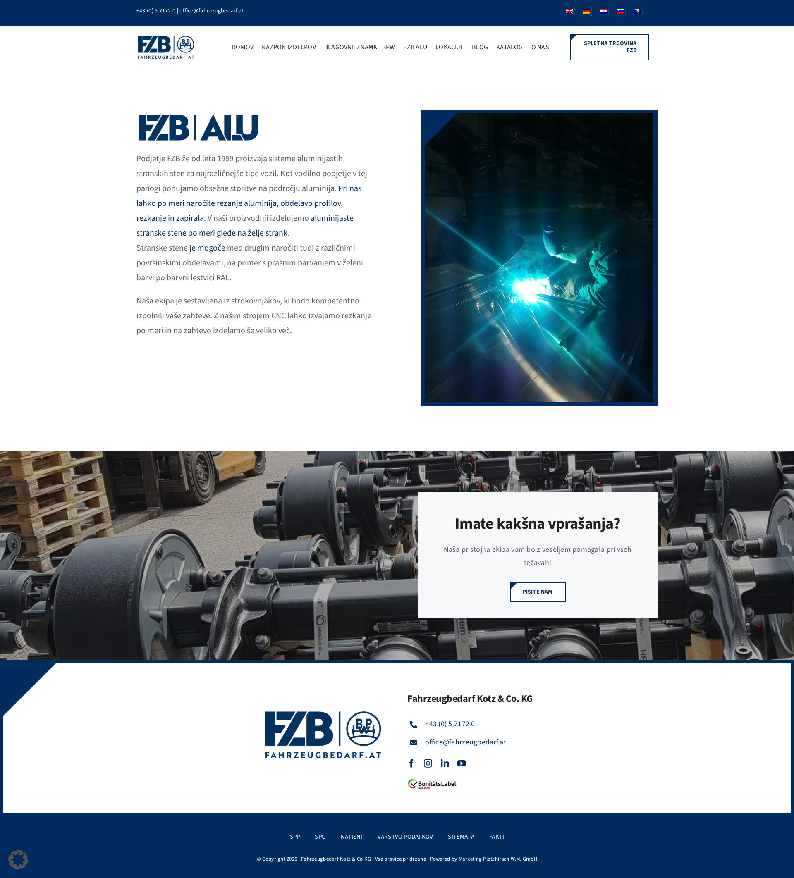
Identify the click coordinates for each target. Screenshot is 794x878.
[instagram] (428, 763)
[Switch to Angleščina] (566, 13)
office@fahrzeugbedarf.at (211, 11)
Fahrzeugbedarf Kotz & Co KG (336, 859)
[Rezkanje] (539, 116)
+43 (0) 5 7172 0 (155, 11)
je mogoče (207, 248)
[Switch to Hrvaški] (600, 13)
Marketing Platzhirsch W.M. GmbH (498, 859)
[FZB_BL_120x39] (432, 779)
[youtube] (461, 763)
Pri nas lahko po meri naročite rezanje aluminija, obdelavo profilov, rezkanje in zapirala (248, 203)
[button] (18, 860)
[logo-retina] (166, 38)
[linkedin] (445, 763)
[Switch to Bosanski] (634, 13)
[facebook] (411, 763)
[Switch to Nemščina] (583, 13)
